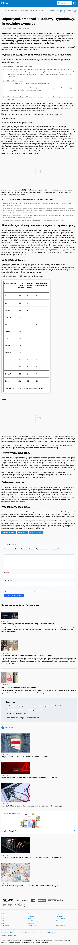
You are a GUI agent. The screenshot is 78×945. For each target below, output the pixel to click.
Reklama (12, 932)
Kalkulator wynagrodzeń (34, 921)
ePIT (56, 921)
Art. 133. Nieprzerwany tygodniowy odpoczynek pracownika (28, 199)
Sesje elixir (31, 918)
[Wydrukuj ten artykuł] (75, 11)
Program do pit (5, 925)
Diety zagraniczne (59, 916)
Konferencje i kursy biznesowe (36, 914)
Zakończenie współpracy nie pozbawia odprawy (19, 687)
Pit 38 (3, 914)
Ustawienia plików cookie (8, 935)
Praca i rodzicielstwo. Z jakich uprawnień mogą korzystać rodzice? (26, 655)
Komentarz (7, 553)
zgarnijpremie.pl (59, 914)
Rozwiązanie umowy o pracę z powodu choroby (23, 718)
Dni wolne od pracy (60, 918)
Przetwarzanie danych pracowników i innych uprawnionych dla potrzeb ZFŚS (33, 706)
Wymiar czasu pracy (36, 532)
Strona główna (7, 10)
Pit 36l (3, 918)
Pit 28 (3, 923)
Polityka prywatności (52, 932)
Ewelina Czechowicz (9, 28)
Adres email (8, 580)
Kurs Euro (31, 923)
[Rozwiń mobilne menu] (75, 3)
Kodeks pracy (22, 532)
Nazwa (6, 572)
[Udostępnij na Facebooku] (64, 11)
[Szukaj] (59, 3)
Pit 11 (3, 921)
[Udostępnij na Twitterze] (61, 11)
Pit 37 (3, 916)
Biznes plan (31, 916)
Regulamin (20, 932)
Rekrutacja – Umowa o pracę (16, 714)
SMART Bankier (32, 925)
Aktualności (19, 10)
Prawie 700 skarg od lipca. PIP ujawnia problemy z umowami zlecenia (27, 624)
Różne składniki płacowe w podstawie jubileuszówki (24, 710)
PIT (8, 400)
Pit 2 (56, 923)
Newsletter (4, 932)
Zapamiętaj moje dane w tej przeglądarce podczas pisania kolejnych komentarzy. (28, 591)
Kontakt (27, 932)
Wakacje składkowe (60, 925)
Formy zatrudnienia (8, 532)
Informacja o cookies (38, 932)
